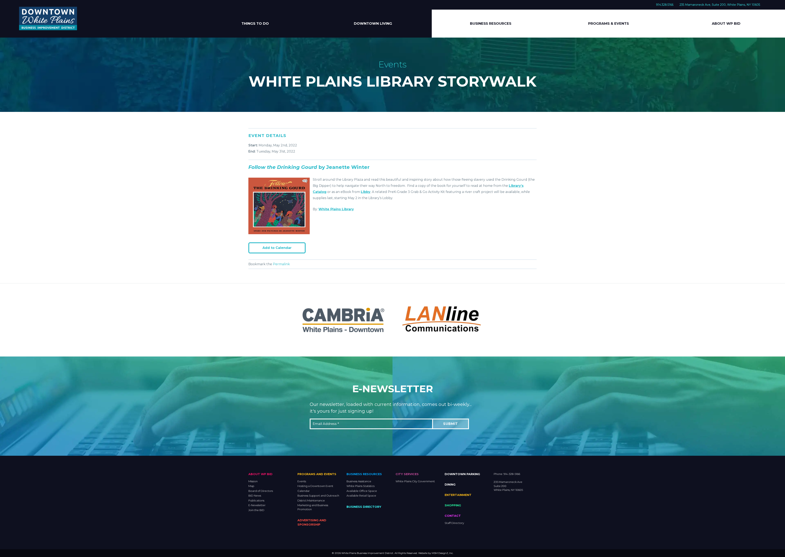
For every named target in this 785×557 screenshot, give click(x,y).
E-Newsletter (257, 505)
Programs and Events (316, 474)
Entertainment (458, 495)
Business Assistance (359, 481)
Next (497, 320)
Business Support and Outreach (318, 495)
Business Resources (490, 23)
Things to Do (255, 23)
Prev (287, 320)
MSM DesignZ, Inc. (442, 553)
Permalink (281, 264)
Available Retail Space (361, 495)
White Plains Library (336, 209)
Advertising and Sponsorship (311, 522)
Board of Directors (260, 490)
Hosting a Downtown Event (315, 486)
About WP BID (726, 23)
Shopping (453, 505)
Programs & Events (608, 23)
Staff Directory (454, 523)
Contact (453, 516)
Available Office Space (362, 490)
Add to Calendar (277, 248)
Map (251, 486)
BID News (254, 495)
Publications (256, 500)
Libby (365, 192)
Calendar (303, 490)
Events (301, 481)
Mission (253, 481)
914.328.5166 (664, 5)
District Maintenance (311, 500)
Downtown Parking (462, 474)
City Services (407, 474)
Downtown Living (373, 23)
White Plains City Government (415, 481)
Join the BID (256, 510)
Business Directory (364, 507)
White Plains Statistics (361, 486)
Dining (450, 484)
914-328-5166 (512, 474)
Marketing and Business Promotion (312, 507)
